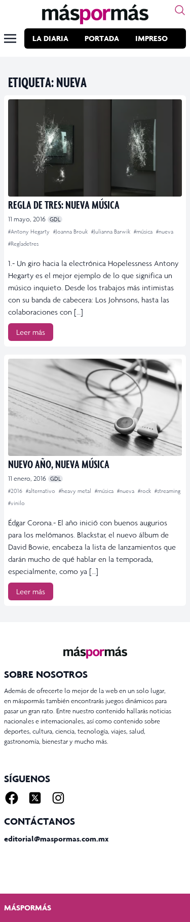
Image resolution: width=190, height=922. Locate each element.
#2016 (16, 490)
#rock (145, 490)
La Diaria (50, 38)
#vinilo (16, 503)
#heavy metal (76, 490)
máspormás (27, 907)
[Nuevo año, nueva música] (95, 407)
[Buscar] (180, 10)
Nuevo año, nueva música (58, 464)
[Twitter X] (35, 797)
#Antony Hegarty (29, 231)
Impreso (151, 38)
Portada (102, 38)
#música (144, 231)
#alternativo (41, 490)
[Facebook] (11, 797)
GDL (55, 219)
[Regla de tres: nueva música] (95, 148)
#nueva (164, 231)
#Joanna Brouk (71, 231)
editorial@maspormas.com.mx (56, 838)
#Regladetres (23, 243)
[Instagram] (58, 797)
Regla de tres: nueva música (64, 204)
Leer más (30, 332)
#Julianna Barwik (111, 231)
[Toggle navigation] (10, 38)
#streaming (167, 490)
